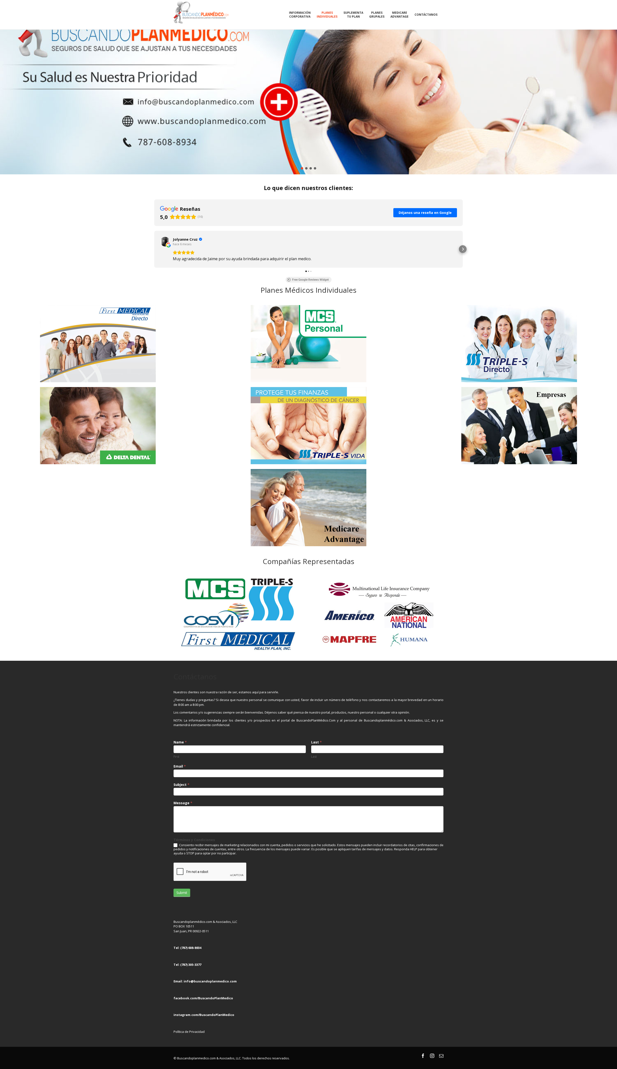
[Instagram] (432, 1056)
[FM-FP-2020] (98, 306)
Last (316, 742)
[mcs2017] (308, 306)
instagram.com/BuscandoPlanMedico (204, 1015)
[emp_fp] (519, 388)
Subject (181, 784)
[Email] (441, 1056)
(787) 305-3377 (190, 964)
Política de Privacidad (189, 1031)
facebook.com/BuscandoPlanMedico (203, 998)
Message (183, 803)
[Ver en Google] (165, 241)
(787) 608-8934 (190, 948)
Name (180, 742)
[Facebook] (423, 1056)
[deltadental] (98, 388)
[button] (154, 249)
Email (180, 766)
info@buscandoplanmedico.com (210, 981)
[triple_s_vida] (308, 388)
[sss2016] (519, 306)
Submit (181, 892)
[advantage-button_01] (308, 470)
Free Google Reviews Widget (310, 279)
